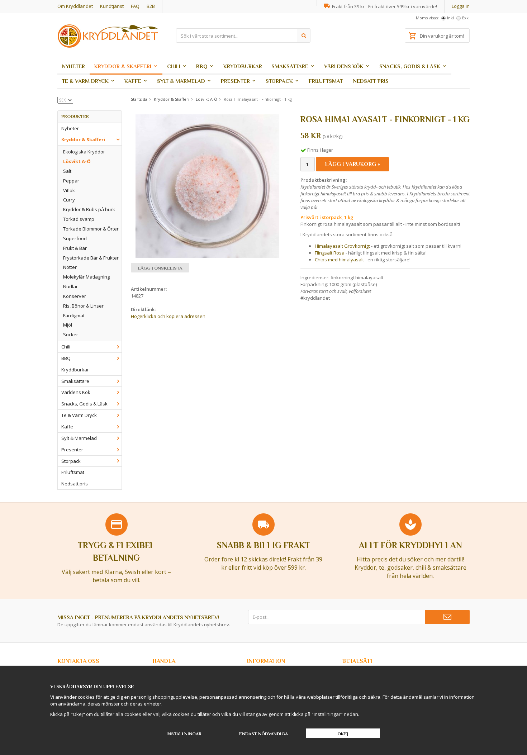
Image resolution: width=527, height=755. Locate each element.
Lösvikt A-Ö (77, 161)
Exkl (466, 17)
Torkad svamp (78, 219)
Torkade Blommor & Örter (91, 228)
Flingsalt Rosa (330, 253)
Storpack (279, 81)
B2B (151, 6)
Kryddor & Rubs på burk (89, 209)
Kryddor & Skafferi (122, 66)
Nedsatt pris (371, 81)
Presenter (235, 81)
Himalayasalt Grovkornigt (343, 246)
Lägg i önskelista (160, 268)
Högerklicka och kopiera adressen (168, 316)
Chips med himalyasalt (339, 259)
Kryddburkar (242, 66)
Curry (69, 199)
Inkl (450, 17)
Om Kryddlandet (75, 6)
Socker (70, 334)
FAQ (135, 6)
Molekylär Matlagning (86, 277)
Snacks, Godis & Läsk (409, 66)
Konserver (74, 296)
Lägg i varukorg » (352, 164)
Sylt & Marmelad (181, 81)
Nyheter (73, 66)
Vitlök (69, 190)
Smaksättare (289, 66)
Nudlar (70, 286)
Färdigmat (74, 315)
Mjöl (67, 325)
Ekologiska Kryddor (84, 151)
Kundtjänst (112, 6)
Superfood (75, 238)
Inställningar (183, 733)
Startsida (139, 99)
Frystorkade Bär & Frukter (91, 258)
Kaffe (132, 81)
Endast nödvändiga (263, 733)
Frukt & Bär (75, 248)
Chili (173, 66)
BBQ (202, 66)
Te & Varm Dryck (85, 81)
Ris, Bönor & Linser (83, 306)
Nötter (70, 267)
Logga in (461, 6)
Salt (67, 171)
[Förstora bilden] (207, 185)
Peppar (71, 180)
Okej (342, 733)
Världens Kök (344, 66)
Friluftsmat (326, 81)
